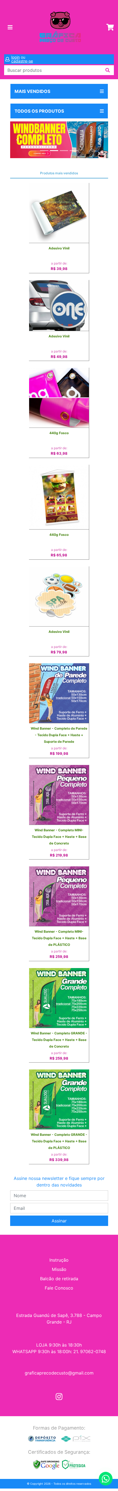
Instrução (59, 1260)
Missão (59, 1269)
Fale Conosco (59, 1288)
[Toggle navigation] (10, 27)
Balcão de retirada (59, 1278)
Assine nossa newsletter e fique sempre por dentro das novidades (59, 1182)
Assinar (59, 1220)
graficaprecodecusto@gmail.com (59, 1373)
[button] (17, 139)
